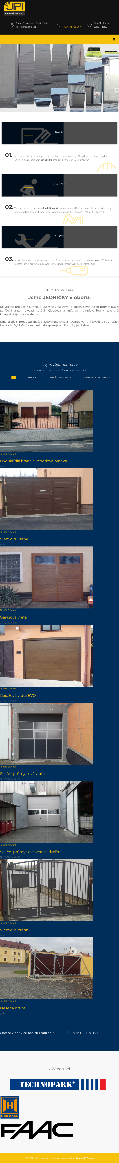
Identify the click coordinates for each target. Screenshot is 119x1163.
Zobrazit (12, 454)
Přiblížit (3, 454)
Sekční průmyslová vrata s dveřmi (31, 852)
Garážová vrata (13, 617)
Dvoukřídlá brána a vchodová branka (33, 461)
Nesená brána (12, 1008)
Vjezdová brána (14, 539)
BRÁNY (31, 377)
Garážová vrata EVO (18, 695)
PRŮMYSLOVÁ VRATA (97, 377)
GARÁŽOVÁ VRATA (60, 377)
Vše (13, 377)
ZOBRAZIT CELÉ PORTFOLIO (85, 1032)
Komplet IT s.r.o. (85, 1157)
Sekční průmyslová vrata (22, 773)
